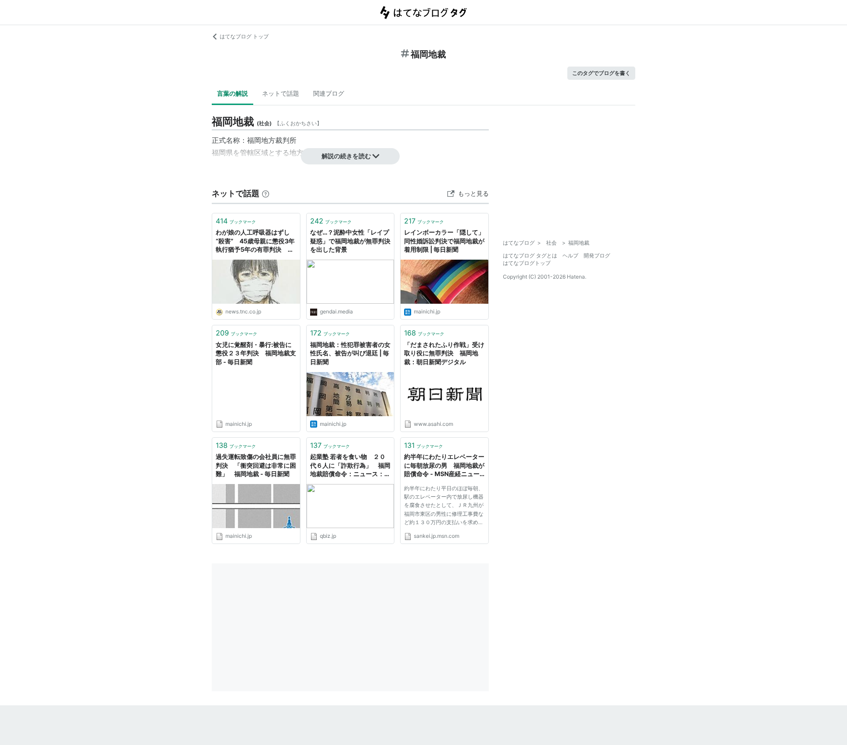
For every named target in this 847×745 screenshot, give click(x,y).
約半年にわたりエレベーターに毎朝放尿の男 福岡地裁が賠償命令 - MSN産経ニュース (444, 466)
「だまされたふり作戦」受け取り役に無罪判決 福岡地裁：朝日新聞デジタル (444, 353)
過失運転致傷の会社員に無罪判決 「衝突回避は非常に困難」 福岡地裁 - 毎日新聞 (256, 465)
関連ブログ (328, 93)
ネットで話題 (280, 93)
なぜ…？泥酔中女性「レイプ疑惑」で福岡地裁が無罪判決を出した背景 (350, 240)
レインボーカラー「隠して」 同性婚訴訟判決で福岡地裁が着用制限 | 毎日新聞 (444, 240)
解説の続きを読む (346, 156)
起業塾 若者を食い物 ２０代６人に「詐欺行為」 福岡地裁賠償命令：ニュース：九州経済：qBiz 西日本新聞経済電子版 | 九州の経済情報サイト (350, 466)
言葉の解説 (232, 93)
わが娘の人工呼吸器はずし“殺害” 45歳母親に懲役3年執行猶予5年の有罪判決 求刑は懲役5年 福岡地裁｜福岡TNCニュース (255, 241)
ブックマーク (236, 220)
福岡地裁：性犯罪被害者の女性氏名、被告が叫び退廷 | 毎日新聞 (350, 353)
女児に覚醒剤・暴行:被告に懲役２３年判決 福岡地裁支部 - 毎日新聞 (256, 353)
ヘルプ (570, 255)
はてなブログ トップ (244, 36)
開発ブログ (597, 255)
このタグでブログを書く (601, 73)
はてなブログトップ (527, 263)
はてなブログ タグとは (530, 255)
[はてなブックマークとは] (265, 193)
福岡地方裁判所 (271, 140)
